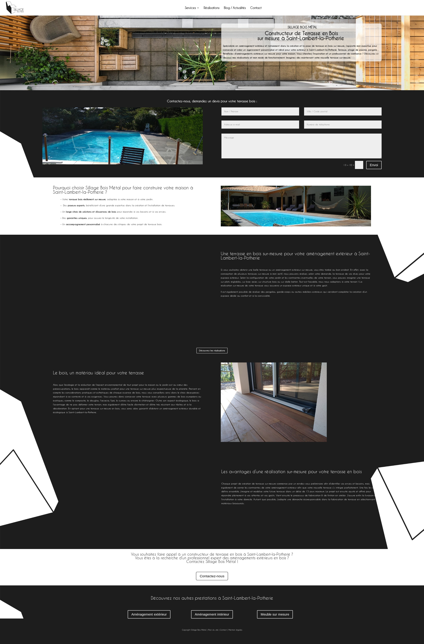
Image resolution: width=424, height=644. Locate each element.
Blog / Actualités (235, 8)
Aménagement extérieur (149, 614)
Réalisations (211, 8)
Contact (256, 8)
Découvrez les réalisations (212, 350)
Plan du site (213, 630)
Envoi (374, 165)
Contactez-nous (212, 576)
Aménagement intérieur (212, 614)
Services (190, 8)
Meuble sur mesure (275, 614)
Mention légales (235, 630)
